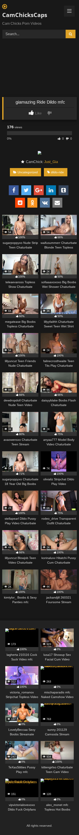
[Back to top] (65, 822)
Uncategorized (28, 172)
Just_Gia (51, 162)
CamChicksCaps (24, 15)
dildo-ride (57, 172)
